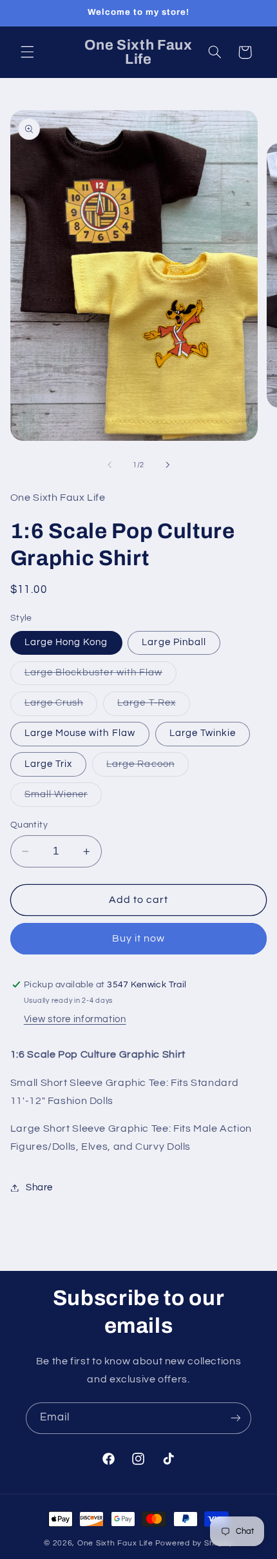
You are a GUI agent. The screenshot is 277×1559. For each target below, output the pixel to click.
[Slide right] (167, 464)
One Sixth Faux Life (115, 1543)
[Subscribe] (236, 1418)
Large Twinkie (202, 733)
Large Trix (48, 764)
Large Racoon (147, 768)
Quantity (29, 824)
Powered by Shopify (194, 1543)
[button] (27, 52)
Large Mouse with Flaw (79, 733)
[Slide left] (109, 464)
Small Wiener (63, 798)
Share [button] (39, 1187)
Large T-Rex (153, 706)
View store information (75, 1019)
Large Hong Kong (66, 642)
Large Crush (61, 706)
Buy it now (139, 938)
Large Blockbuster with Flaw (100, 676)
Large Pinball (174, 642)
